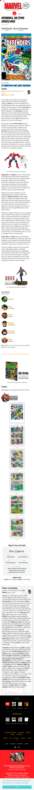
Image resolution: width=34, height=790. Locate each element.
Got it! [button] (17, 787)
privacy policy (12, 743)
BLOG (10, 738)
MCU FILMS (16, 738)
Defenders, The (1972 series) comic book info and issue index (16, 354)
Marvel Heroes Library (15, 766)
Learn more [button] (25, 783)
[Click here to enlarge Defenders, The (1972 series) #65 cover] (16, 80)
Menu (4, 1)
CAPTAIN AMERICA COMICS (10, 732)
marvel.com (27, 743)
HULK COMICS (21, 732)
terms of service (19, 743)
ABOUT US (23, 738)
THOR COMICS (19, 734)
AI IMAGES (5, 738)
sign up (7, 743)
